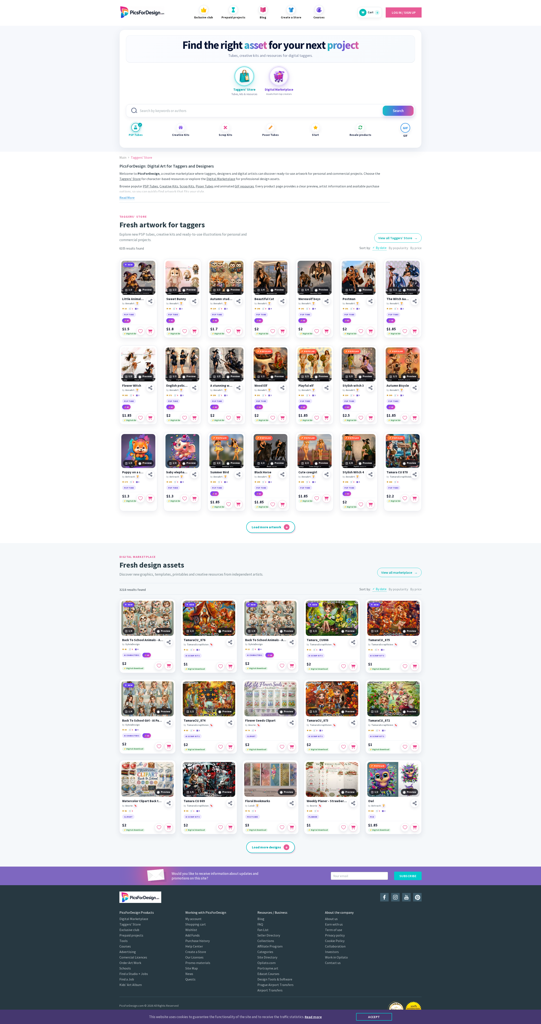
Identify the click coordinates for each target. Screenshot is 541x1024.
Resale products (360, 135)
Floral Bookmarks (257, 801)
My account (193, 919)
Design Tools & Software (274, 979)
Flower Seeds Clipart (260, 720)
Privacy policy (335, 935)
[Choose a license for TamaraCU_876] (230, 666)
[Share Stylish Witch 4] (370, 474)
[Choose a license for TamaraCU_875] (414, 666)
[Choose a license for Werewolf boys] (326, 331)
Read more (313, 1017)
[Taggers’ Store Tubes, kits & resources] (244, 76)
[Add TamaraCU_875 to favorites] (405, 666)
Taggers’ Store (130, 179)
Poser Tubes (270, 135)
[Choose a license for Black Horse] (282, 504)
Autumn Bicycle (398, 386)
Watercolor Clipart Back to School (142, 801)
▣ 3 (136, 308)
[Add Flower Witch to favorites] (140, 418)
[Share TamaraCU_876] (230, 642)
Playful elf (306, 386)
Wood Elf (260, 386)
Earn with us (334, 924)
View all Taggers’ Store (398, 238)
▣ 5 (198, 811)
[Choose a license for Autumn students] (238, 331)
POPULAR (265, 351)
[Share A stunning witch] (238, 388)
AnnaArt (129, 303)
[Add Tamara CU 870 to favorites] (405, 498)
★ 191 (345, 308)
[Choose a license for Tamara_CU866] (353, 666)
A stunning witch (221, 386)
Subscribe (407, 876)
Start (315, 135)
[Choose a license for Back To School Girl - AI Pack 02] (168, 746)
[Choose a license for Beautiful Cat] (282, 331)
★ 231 (257, 395)
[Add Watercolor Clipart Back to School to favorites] (159, 827)
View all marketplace (399, 572)
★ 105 (371, 730)
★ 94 (168, 308)
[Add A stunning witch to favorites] (228, 418)
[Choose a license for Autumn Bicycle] (414, 418)
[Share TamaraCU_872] (414, 722)
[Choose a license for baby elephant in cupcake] (194, 498)
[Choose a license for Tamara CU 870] (414, 498)
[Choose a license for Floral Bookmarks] (291, 827)
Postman (349, 299)
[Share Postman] (370, 301)
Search (398, 110)
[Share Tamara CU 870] (414, 474)
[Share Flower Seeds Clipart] (291, 722)
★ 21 (370, 649)
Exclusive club (129, 930)
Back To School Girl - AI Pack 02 (142, 720)
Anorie (252, 725)
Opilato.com (266, 963)
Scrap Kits (225, 135)
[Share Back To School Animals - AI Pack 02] (291, 642)
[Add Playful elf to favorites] (317, 418)
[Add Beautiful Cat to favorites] (272, 331)
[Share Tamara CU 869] (230, 803)
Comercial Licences (133, 957)
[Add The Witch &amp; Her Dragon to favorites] (405, 331)
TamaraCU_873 (317, 720)
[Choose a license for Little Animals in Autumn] (150, 331)
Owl (371, 801)
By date (381, 248)
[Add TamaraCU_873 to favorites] (343, 747)
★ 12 (247, 649)
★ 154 (389, 308)
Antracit (130, 476)
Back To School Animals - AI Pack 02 (265, 640)
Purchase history (197, 941)
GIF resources (244, 186)
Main (122, 158)
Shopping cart (195, 924)
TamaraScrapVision (400, 476)
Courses (125, 946)
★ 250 (213, 482)
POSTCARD (252, 817)
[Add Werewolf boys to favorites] (317, 331)
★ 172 (169, 395)
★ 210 (345, 395)
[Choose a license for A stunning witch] (238, 418)
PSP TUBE (129, 314)
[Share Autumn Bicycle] (414, 388)
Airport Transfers (270, 990)
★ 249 (257, 482)
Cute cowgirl (307, 472)
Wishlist (191, 930)
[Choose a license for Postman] (370, 331)
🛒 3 (377, 649)
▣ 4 (270, 308)
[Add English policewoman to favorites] (184, 418)
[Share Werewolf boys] (326, 301)
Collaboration (335, 946)
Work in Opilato (336, 957)
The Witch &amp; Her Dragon (398, 299)
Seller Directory (268, 935)
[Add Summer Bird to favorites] (228, 504)
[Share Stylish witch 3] (370, 388)
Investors (332, 952)
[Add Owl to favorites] (405, 827)
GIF (405, 136)
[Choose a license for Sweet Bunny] (194, 331)
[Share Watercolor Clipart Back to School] (168, 803)
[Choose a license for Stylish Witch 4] (370, 504)
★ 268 (389, 482)
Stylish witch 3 (353, 386)
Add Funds (192, 935)
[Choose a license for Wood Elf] (282, 418)
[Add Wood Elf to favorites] (272, 418)
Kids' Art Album (130, 985)
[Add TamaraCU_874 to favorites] (220, 747)
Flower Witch (131, 386)
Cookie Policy (334, 941)
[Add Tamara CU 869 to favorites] (220, 827)
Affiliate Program (270, 946)
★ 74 (247, 730)
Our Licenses (194, 957)
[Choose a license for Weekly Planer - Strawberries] (353, 827)
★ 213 (301, 395)
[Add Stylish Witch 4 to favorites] (361, 504)
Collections (265, 941)
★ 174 (125, 482)
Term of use (333, 930)
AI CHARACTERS (131, 655)
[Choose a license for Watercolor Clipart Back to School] (168, 827)
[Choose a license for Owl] (414, 827)
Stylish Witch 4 (353, 472)
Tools (123, 941)
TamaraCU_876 (194, 640)
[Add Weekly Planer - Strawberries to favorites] (343, 827)
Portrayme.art (267, 968)
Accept (374, 1017)
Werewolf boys (309, 299)
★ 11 (186, 649)
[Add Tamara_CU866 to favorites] (343, 666)
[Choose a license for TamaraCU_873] (353, 747)
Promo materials (197, 963)
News (189, 974)
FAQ (260, 924)
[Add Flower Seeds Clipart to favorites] (282, 747)
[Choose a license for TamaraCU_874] (230, 747)
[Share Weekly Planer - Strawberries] (353, 803)
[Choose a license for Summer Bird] (238, 504)
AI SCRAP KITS (193, 655)
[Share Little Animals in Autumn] (150, 301)
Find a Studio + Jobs (133, 974)
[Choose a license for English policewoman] (194, 418)
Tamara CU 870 (397, 472)
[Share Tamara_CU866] (353, 642)
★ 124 (213, 308)
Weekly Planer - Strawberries (327, 801)
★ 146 (257, 308)
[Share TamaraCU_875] (414, 642)
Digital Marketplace (220, 179)
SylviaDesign (132, 644)
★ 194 (169, 482)
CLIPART (251, 736)
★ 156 (213, 395)
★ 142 (301, 308)
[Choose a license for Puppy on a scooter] (150, 498)
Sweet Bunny (176, 299)
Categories (265, 952)
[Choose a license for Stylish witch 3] (370, 418)
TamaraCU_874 (194, 720)
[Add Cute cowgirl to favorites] (317, 498)
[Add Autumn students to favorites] (228, 331)
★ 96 (124, 811)
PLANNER (313, 817)
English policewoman (177, 386)
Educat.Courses (268, 974)
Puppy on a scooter (133, 472)
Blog (260, 919)
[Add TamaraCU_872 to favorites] (405, 747)
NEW (130, 264)
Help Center (194, 946)
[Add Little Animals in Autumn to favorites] (140, 331)
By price (416, 248)
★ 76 (247, 811)
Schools (125, 968)
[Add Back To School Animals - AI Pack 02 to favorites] (282, 666)
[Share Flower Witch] (150, 388)
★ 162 (125, 395)
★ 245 (301, 482)
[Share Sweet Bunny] (194, 301)
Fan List (263, 930)
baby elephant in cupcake (177, 472)
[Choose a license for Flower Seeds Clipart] (291, 747)
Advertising (127, 952)
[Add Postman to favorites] (361, 331)
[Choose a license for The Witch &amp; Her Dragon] (414, 331)
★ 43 (124, 649)
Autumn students (221, 299)
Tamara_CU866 (317, 640)
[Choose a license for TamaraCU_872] (414, 747)
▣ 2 (180, 308)
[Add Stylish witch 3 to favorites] (361, 418)
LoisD (251, 805)
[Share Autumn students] (238, 301)
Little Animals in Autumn (133, 299)
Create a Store (195, 952)
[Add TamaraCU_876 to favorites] (220, 666)
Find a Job (126, 979)
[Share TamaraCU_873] (353, 722)
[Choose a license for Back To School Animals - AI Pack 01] (168, 666)
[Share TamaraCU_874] (230, 722)
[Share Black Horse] (282, 474)
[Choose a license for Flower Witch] (150, 418)
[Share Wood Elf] (282, 388)
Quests (190, 979)
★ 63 (186, 730)
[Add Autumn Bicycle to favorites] (405, 418)
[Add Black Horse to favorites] (272, 504)
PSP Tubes (136, 135)
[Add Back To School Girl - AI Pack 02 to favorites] (159, 746)
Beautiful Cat (264, 299)
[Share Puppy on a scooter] (150, 474)
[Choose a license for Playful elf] (326, 418)
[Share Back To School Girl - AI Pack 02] (168, 722)
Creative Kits (181, 135)
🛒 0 (175, 308)
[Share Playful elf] (326, 388)
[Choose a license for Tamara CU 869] (230, 827)
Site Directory (267, 957)
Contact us (333, 963)
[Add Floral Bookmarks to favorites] (282, 827)
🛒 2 (352, 395)
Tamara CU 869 (194, 801)
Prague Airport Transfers (275, 985)
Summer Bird (219, 472)
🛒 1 (131, 308)
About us (331, 919)
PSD (372, 817)
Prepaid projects (131, 935)
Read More (127, 197)
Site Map (191, 968)
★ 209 (389, 395)
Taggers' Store (130, 924)
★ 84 (309, 730)
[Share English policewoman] (194, 388)
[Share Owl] (414, 803)
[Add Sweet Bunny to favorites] (184, 331)
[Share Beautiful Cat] (282, 301)
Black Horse (262, 472)
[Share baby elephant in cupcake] (194, 474)
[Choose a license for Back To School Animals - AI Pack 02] (291, 666)
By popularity (398, 248)
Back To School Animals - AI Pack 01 (142, 640)
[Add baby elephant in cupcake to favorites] (184, 498)
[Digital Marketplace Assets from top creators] (279, 76)
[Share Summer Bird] (238, 474)
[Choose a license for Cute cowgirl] (326, 498)
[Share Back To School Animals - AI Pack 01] (168, 642)
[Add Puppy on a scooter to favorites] (140, 498)
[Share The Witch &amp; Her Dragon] (414, 301)
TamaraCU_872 (379, 720)
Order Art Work (130, 963)
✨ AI (126, 320)
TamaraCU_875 (379, 640)
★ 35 (124, 729)
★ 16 (124, 308)
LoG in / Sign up (404, 12)
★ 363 (371, 811)
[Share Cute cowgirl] (326, 474)
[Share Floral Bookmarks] (291, 803)
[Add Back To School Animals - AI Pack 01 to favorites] (159, 666)
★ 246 (345, 482)
